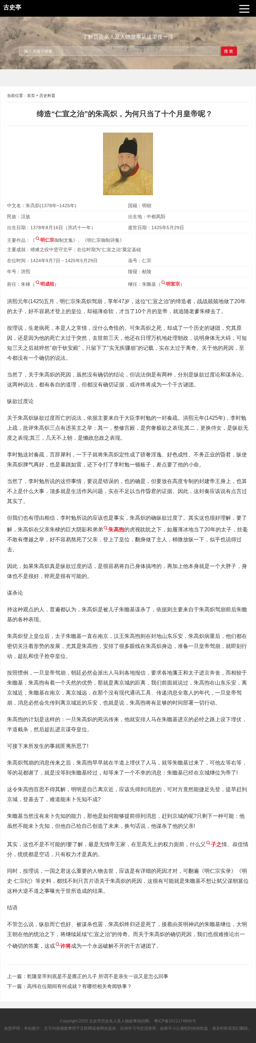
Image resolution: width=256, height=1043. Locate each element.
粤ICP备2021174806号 (175, 1021)
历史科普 (47, 95)
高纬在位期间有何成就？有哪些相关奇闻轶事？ (79, 986)
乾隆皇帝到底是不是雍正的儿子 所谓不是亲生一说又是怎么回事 (97, 976)
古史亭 (95, 1021)
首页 (31, 95)
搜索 (229, 51)
